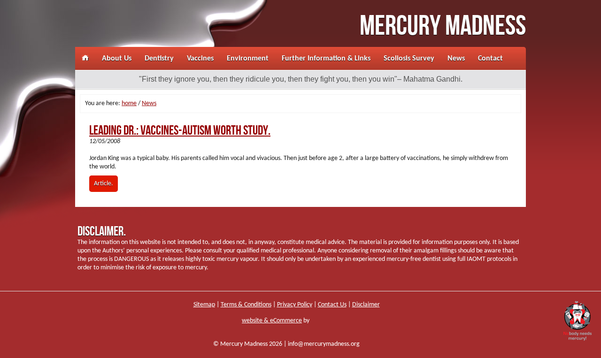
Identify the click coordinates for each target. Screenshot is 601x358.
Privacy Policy (294, 304)
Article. (103, 183)
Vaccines (200, 58)
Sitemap (204, 304)
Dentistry (159, 58)
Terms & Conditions (246, 304)
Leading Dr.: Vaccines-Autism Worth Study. (179, 130)
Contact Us (332, 304)
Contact (490, 58)
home (129, 103)
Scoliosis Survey (409, 58)
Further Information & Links (326, 58)
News (456, 58)
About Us (116, 58)
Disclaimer (366, 304)
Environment (248, 58)
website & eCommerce (272, 320)
